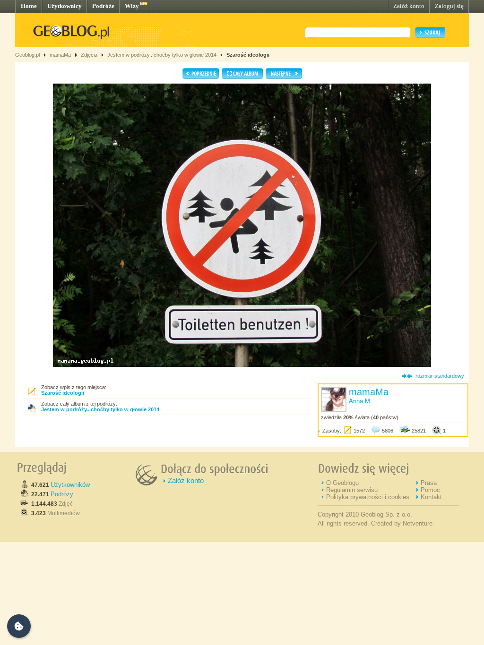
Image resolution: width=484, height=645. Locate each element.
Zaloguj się (449, 5)
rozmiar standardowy (439, 376)
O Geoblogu (342, 482)
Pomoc (430, 489)
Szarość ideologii (247, 55)
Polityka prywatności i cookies (367, 497)
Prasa (429, 482)
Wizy (132, 5)
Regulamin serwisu (352, 489)
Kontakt (431, 497)
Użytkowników (70, 484)
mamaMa (60, 55)
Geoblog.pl (27, 55)
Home (29, 5)
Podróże (103, 5)
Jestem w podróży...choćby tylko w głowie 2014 (161, 55)
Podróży (62, 494)
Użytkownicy (64, 5)
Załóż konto (408, 5)
